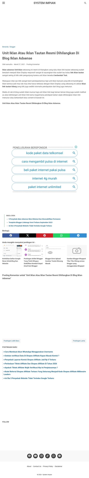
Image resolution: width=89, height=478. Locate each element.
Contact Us (37, 466)
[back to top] (84, 472)
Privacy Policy (48, 466)
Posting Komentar (33, 64)
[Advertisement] (44, 26)
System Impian (45, 3)
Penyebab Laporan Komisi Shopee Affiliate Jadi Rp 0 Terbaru (30, 360)
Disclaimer (58, 466)
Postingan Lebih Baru (11, 341)
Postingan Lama (79, 341)
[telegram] (78, 235)
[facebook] (10, 235)
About (29, 466)
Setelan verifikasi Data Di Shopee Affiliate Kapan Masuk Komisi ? (32, 356)
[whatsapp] (61, 235)
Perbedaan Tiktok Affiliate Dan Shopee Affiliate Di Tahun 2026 (31, 364)
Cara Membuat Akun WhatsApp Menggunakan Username (29, 352)
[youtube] (35, 456)
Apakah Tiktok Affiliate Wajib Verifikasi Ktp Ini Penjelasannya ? (31, 368)
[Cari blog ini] (85, 3)
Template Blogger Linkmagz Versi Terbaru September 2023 (30, 222)
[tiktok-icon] (47, 456)
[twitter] (27, 235)
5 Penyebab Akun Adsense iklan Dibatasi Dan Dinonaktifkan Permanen (34, 219)
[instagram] (41, 456)
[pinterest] (44, 235)
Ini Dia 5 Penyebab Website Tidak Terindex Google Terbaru (30, 226)
